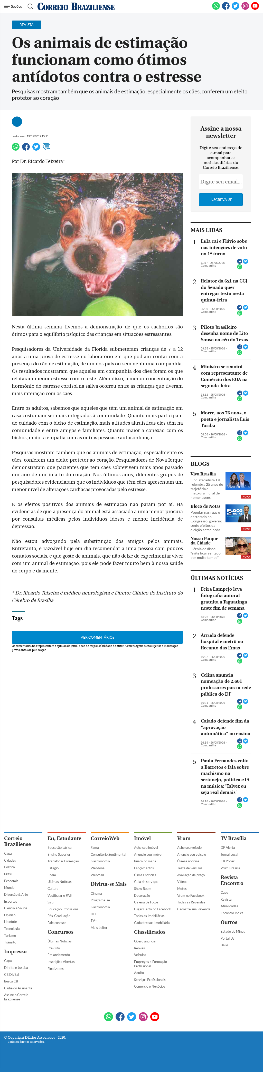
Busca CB (11, 981)
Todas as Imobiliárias (149, 916)
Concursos (60, 932)
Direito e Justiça (16, 968)
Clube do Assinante (18, 988)
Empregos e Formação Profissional (150, 964)
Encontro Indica (232, 913)
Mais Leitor (99, 927)
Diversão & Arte (16, 894)
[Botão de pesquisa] (29, 6)
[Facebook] (226, 9)
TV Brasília (234, 838)
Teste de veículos (189, 868)
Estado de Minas (233, 931)
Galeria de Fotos (146, 902)
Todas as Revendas (191, 902)
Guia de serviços (146, 882)
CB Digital (11, 974)
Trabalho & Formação (63, 861)
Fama (95, 847)
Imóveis (140, 948)
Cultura (53, 888)
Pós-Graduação (59, 916)
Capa (8, 853)
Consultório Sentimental (108, 854)
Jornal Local (229, 854)
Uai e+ (225, 945)
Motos (182, 888)
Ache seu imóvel (146, 847)
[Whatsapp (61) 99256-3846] (216, 9)
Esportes (10, 901)
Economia (11, 881)
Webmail (97, 875)
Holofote (10, 922)
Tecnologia (12, 929)
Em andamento (59, 955)
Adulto (139, 973)
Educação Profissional (63, 909)
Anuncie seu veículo (191, 854)
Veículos (140, 955)
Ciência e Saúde (15, 908)
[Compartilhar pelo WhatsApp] (239, 268)
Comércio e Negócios (149, 986)
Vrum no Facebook (190, 895)
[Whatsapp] (16, 149)
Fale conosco (57, 923)
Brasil (8, 874)
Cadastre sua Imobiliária (152, 923)
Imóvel (142, 838)
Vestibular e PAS (60, 895)
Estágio (53, 868)
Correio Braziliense (17, 841)
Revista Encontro (232, 880)
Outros (229, 922)
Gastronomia (100, 861)
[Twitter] (36, 149)
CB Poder (227, 861)
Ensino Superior (59, 854)
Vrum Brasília (230, 868)
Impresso (15, 951)
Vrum (184, 838)
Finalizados (56, 969)
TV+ (94, 921)
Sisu (50, 902)
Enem (52, 875)
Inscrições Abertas (61, 962)
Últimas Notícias (60, 882)
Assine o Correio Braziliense (16, 997)
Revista (226, 899)
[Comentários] (46, 149)
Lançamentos (144, 868)
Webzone (98, 868)
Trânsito (10, 942)
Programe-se (100, 900)
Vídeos (182, 882)
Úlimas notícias (145, 875)
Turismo (10, 935)
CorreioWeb (105, 838)
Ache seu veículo (189, 847)
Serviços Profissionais (150, 980)
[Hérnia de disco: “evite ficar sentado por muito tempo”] (238, 546)
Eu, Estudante (64, 838)
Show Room (142, 888)
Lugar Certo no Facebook (152, 909)
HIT (93, 914)
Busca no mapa (145, 861)
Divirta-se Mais (109, 884)
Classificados (149, 932)
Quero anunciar (145, 941)
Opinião (9, 915)
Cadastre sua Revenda (193, 909)
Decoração (142, 895)
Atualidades (229, 906)
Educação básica (60, 847)
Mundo (9, 887)
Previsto (54, 948)
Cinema (96, 893)
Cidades (10, 860)
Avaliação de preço (191, 875)
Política (9, 867)
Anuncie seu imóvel (148, 854)
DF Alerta (228, 847)
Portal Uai (228, 938)
